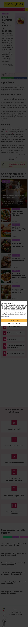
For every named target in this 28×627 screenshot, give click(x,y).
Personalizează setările (14, 323)
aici (8, 316)
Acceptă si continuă (14, 320)
